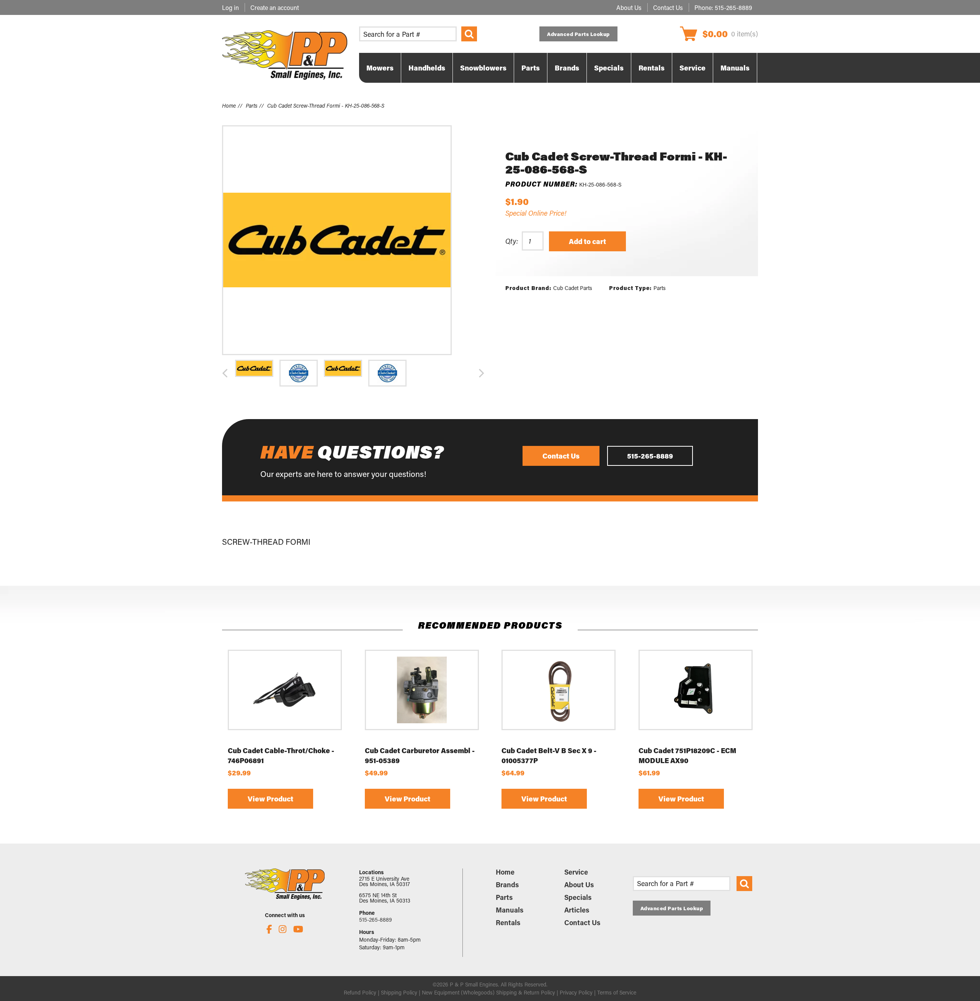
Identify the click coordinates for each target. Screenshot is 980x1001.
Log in (230, 7)
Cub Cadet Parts (572, 288)
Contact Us (668, 7)
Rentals (508, 922)
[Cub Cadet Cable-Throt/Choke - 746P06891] (285, 690)
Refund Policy (360, 992)
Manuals (509, 909)
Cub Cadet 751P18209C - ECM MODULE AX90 (687, 755)
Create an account (274, 7)
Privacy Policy (576, 992)
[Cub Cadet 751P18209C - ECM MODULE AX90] (696, 690)
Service (576, 871)
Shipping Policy (399, 992)
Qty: (511, 241)
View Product (270, 799)
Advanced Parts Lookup (578, 34)
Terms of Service (616, 992)
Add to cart (587, 241)
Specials (577, 897)
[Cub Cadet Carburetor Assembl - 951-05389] (422, 690)
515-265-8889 (733, 7)
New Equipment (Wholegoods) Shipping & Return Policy (488, 992)
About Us (629, 7)
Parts (251, 105)
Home (229, 105)
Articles (576, 909)
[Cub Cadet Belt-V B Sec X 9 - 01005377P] (558, 690)
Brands (507, 884)
